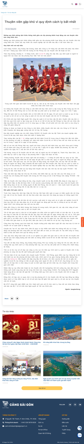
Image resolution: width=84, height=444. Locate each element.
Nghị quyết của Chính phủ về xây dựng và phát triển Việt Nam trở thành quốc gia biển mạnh (61, 379)
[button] (12, 298)
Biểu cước (65, 422)
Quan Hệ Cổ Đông (44, 433)
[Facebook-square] (75, 404)
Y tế (22, 138)
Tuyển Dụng (66, 430)
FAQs (63, 433)
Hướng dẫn (66, 419)
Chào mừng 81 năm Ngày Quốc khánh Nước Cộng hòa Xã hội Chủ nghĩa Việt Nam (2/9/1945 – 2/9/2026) (21, 343)
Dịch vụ (40, 422)
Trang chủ (3, 12)
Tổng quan (42, 419)
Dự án (40, 426)
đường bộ (13, 259)
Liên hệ (64, 426)
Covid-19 (42, 54)
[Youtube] (80, 404)
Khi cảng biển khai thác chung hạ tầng (56, 342)
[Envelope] (70, 404)
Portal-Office (42, 430)
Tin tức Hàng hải (11, 12)
